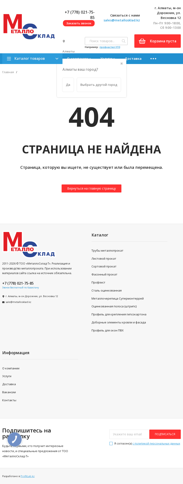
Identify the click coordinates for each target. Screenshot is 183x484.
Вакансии (9, 392)
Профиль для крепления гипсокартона (119, 314)
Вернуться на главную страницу (91, 188)
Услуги (6, 376)
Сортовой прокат (104, 266)
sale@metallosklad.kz (18, 302)
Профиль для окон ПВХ (108, 330)
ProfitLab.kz (28, 476)
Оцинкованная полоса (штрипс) (114, 306)
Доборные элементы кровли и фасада (119, 322)
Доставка (133, 58)
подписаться (165, 434)
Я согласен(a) (147, 443)
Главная (8, 72)
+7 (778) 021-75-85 (18, 283)
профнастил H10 (110, 47)
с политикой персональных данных (156, 443)
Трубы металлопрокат (107, 250)
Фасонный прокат (104, 274)
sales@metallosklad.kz (122, 20)
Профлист (98, 282)
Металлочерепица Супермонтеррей (118, 298)
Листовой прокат (104, 258)
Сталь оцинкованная (107, 290)
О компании (10, 368)
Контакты (9, 400)
